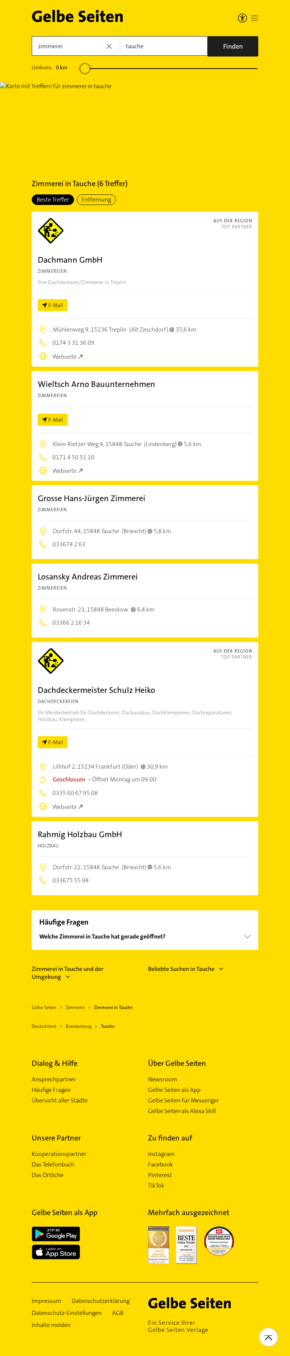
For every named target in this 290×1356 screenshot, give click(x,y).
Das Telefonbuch (53, 1164)
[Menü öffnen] (254, 18)
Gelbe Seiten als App (174, 1090)
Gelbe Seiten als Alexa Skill (182, 1111)
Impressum (46, 1301)
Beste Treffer (53, 199)
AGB (117, 1313)
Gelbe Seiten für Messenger (183, 1100)
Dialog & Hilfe (54, 1063)
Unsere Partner (56, 1138)
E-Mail (55, 305)
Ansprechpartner (54, 1079)
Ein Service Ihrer (178, 1326)
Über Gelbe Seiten (177, 1063)
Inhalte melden (51, 1325)
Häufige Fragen (51, 1090)
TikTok (156, 1185)
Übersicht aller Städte (60, 1100)
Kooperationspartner (59, 1154)
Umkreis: (49, 67)
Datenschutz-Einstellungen (67, 1313)
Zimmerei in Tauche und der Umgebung (67, 973)
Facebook (160, 1164)
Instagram (161, 1154)
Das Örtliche (47, 1175)
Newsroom (162, 1079)
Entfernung (96, 199)
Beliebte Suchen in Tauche (181, 969)
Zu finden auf (170, 1138)
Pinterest (160, 1175)
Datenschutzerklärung (101, 1301)
